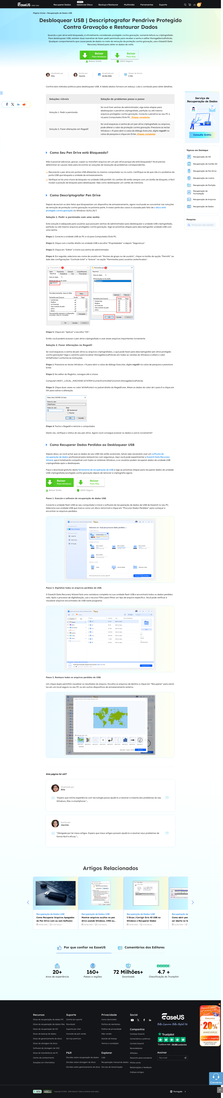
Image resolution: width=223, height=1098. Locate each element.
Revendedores (136, 1048)
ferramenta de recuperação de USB (95, 469)
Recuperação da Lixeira (203, 178)
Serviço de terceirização (111, 1067)
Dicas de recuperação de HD (45, 1029)
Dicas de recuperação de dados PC (48, 1019)
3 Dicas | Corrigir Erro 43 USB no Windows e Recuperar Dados (144, 919)
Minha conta (135, 1062)
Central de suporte (74, 1019)
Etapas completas (141, 117)
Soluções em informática (44, 1062)
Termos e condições (110, 1043)
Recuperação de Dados (203, 206)
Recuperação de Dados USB (59, 13)
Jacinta (82, 76)
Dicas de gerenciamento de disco (47, 1038)
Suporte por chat (73, 1029)
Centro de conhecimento (43, 1058)
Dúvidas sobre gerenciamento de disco (83, 1067)
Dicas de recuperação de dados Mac (49, 1024)
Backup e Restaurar (108, 4)
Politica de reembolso (110, 1024)
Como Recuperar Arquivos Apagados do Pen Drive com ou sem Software (55, 919)
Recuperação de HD (202, 157)
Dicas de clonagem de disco (45, 1043)
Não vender (106, 1034)
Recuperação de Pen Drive (204, 171)
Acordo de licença (109, 1038)
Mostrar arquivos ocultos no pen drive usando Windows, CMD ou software (98, 919)
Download (70, 1024)
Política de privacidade (111, 1029)
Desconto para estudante (141, 1058)
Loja (103, 1057)
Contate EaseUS (137, 1043)
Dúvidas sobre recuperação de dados (82, 1057)
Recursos (39, 1014)
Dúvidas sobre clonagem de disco (81, 1062)
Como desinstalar (109, 1019)
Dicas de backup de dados (44, 1034)
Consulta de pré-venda (76, 1034)
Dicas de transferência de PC (45, 1053)
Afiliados (134, 1053)
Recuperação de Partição (204, 185)
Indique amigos (137, 1072)
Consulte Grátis (202, 134)
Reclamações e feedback (141, 1067)
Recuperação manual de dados (115, 1062)
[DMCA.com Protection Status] (48, 1091)
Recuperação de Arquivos (204, 199)
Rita (53, 76)
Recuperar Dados (62, 4)
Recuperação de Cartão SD (205, 164)
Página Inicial (39, 13)
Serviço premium (73, 1038)
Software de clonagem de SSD (46, 1048)
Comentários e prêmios (140, 1039)
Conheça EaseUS (137, 1034)
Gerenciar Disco (85, 4)
